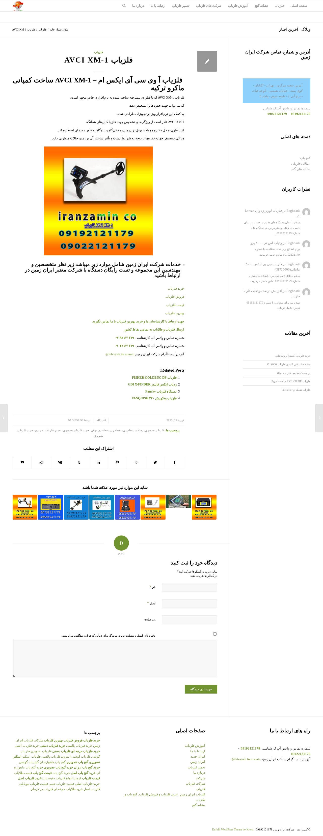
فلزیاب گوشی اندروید (75, 756)
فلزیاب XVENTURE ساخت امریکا (290, 381)
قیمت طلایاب (23, 773)
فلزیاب (42, 29)
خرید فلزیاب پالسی (79, 746)
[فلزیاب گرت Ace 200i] (25, 507)
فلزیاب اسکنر (31, 756)
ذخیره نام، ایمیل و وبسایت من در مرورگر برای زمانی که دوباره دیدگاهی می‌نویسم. (108, 635)
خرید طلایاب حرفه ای (68, 789)
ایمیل (151, 603)
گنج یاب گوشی (29, 762)
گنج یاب (305, 158)
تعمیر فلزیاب (196, 767)
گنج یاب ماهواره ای (53, 762)
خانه (52, 29)
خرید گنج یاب (61, 773)
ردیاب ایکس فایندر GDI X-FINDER (152, 384)
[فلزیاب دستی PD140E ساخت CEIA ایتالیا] (153, 507)
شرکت (200, 778)
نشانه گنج (198, 805)
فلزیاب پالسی (50, 756)
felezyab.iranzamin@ (119, 354)
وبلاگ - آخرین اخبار (294, 29)
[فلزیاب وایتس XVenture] (101, 507)
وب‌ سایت (149, 619)
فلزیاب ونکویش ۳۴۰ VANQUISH (154, 398)
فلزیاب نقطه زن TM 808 (295, 390)
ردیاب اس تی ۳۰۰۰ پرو (266, 243)
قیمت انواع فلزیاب (68, 778)
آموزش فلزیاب (195, 746)
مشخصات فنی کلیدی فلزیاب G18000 (288, 364)
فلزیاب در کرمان (42, 789)
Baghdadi (75, 420)
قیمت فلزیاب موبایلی (33, 784)
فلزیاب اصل (92, 789)
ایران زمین (197, 762)
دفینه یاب (48, 778)
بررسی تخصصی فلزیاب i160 (293, 373)
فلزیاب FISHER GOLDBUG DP (154, 377)
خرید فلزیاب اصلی (87, 784)
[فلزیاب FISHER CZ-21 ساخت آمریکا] (319, 418)
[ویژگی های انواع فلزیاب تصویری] (50, 507)
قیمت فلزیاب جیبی (61, 784)
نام (152, 587)
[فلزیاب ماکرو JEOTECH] (76, 507)
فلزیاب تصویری (41, 751)
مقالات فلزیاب (300, 164)
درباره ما (199, 772)
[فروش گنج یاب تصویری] (178, 501)
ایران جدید (198, 756)
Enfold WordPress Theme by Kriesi (232, 829)
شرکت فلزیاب (195, 783)
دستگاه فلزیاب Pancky (161, 391)
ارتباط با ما (197, 751)
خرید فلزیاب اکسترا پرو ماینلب (292, 355)
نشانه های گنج (300, 169)
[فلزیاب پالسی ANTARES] (204, 507)
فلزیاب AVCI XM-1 (98, 60)
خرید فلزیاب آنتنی (27, 746)
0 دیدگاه (101, 420)
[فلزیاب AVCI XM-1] (207, 61)
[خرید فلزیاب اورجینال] (127, 507)
